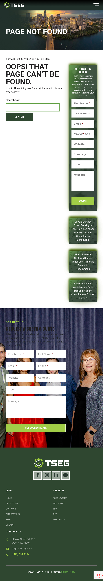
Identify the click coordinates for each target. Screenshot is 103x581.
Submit (83, 201)
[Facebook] (37, 475)
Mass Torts (59, 503)
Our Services (13, 514)
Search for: (13, 100)
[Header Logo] (14, 5)
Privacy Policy (68, 572)
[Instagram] (47, 475)
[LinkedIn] (56, 475)
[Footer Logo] (51, 463)
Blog (8, 519)
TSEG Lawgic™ (60, 498)
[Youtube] (65, 475)
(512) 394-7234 (20, 554)
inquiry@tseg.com (22, 548)
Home (9, 498)
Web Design (59, 519)
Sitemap (10, 525)
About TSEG (12, 503)
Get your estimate (36, 428)
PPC (55, 514)
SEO (55, 509)
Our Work (11, 509)
